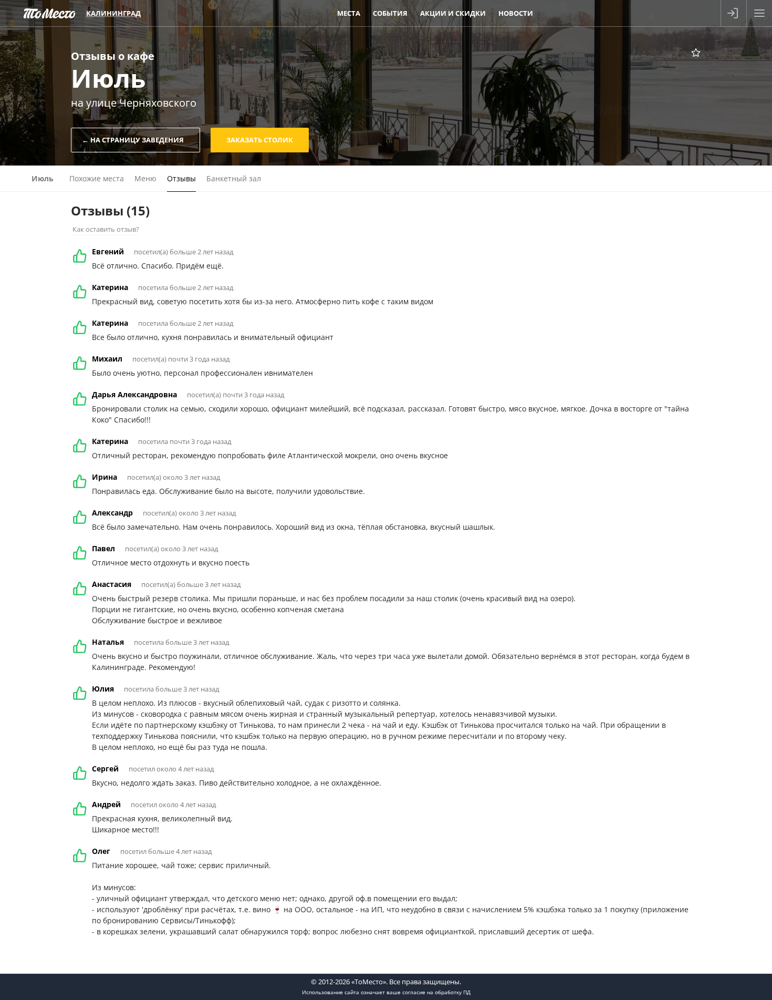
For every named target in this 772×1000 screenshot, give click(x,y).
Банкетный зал (233, 178)
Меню (145, 178)
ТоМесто (49, 13)
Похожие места (96, 178)
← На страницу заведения (133, 140)
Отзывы (181, 178)
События (390, 13)
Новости (515, 13)
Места (348, 13)
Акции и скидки (453, 13)
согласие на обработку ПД (436, 992)
